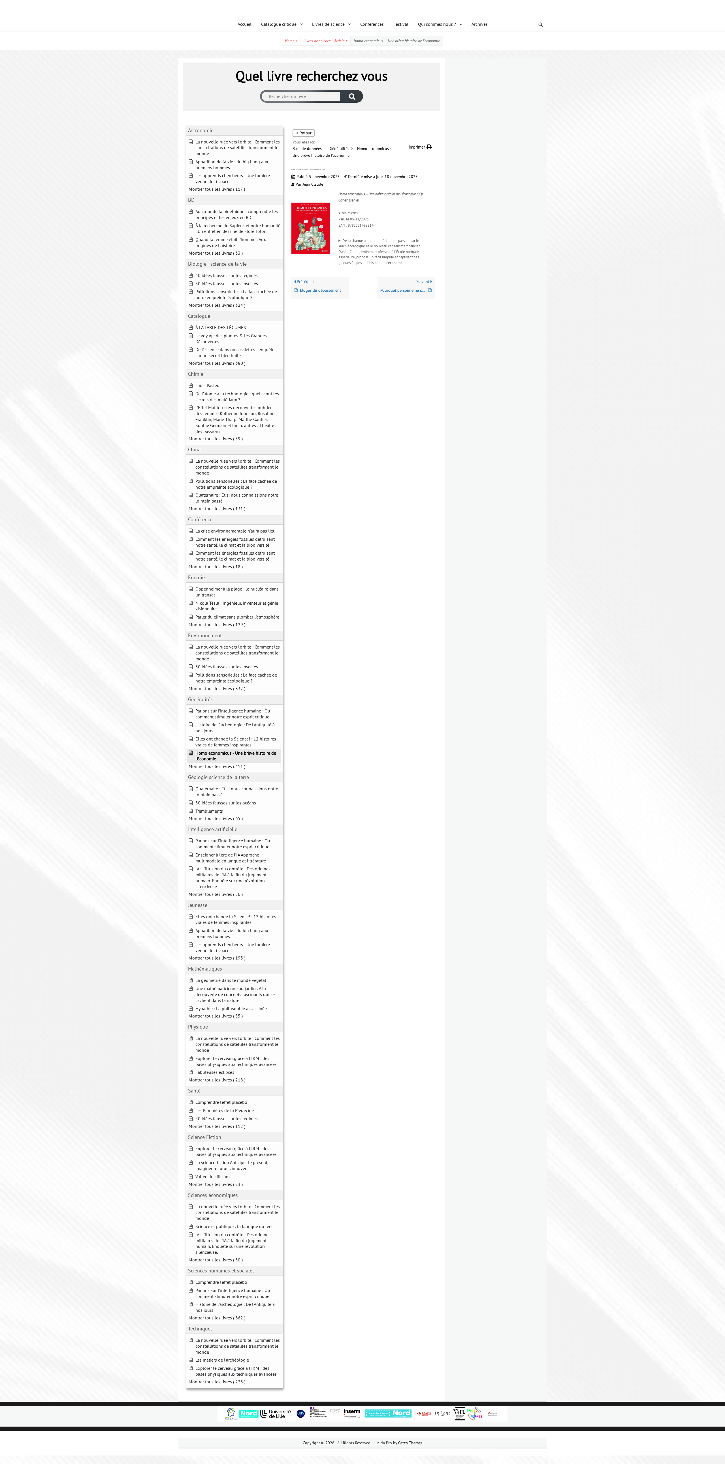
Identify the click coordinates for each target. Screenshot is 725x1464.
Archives (480, 24)
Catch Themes (410, 1442)
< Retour (304, 132)
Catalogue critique (279, 24)
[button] (420, 147)
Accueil (244, 24)
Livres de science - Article (325, 40)
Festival (400, 24)
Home (291, 40)
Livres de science (328, 24)
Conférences (372, 24)
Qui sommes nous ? (437, 24)
